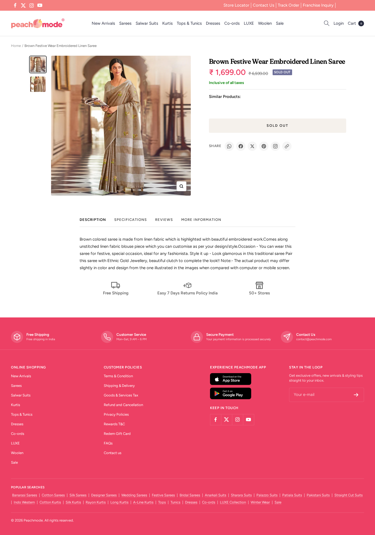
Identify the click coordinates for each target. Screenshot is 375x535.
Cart (355, 23)
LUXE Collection (233, 502)
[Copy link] (287, 146)
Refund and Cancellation (123, 405)
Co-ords (232, 23)
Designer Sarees (104, 495)
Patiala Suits (292, 495)
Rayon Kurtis (96, 502)
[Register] (356, 395)
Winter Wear (260, 502)
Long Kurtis (119, 502)
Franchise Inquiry (318, 5)
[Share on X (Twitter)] (252, 146)
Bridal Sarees (190, 495)
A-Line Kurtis (143, 502)
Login (339, 23)
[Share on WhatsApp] (229, 146)
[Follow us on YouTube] (40, 5)
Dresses (213, 23)
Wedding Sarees (134, 495)
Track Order (288, 5)
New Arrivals (103, 23)
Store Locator (236, 5)
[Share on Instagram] (275, 146)
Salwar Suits (147, 23)
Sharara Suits (241, 495)
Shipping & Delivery (119, 386)
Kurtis (167, 23)
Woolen (265, 23)
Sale (280, 23)
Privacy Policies (116, 414)
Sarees (125, 23)
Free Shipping (115, 293)
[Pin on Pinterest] (263, 146)
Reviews (164, 220)
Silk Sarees (77, 495)
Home (16, 46)
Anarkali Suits (215, 495)
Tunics (175, 502)
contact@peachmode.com (314, 339)
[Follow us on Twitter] (23, 5)
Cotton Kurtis (50, 502)
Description (93, 220)
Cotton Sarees (53, 495)
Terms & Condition (118, 376)
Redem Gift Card (117, 434)
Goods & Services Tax (121, 395)
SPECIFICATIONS (130, 220)
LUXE (249, 23)
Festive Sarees (163, 495)
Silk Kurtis (73, 502)
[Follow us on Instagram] (31, 5)
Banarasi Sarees (24, 495)
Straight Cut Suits (348, 495)
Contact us (112, 453)
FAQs (108, 443)
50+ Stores (259, 293)
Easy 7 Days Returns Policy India (187, 293)
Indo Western (24, 502)
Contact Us (263, 5)
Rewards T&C (114, 424)
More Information (201, 220)
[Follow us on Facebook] (15, 5)
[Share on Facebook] (240, 146)
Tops (162, 502)
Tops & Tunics (189, 23)
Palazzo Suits (267, 495)
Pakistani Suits (318, 495)
